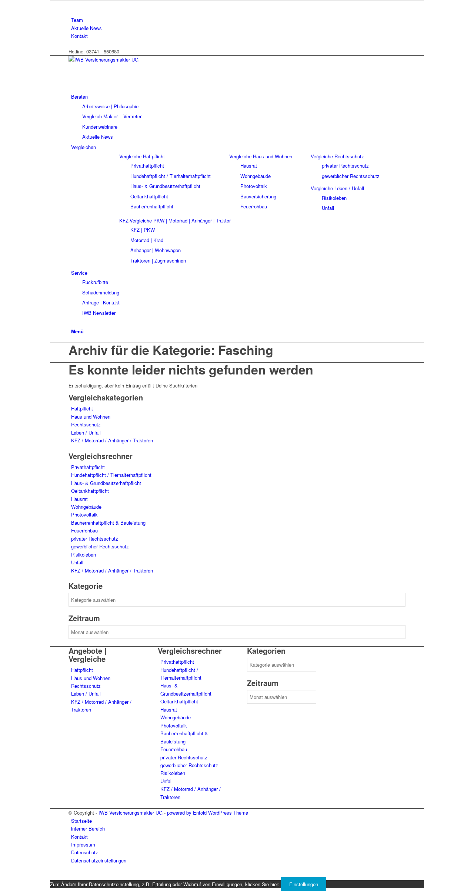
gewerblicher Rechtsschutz (100, 546)
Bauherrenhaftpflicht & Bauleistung (108, 522)
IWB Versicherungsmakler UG (131, 812)
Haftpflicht (82, 408)
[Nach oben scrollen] (52, 875)
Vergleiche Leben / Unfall (337, 188)
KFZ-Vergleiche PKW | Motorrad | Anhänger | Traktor (175, 220)
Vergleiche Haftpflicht (142, 156)
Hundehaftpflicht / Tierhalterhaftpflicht (111, 474)
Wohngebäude (86, 506)
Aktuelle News (86, 28)
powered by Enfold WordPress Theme (207, 812)
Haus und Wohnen (90, 416)
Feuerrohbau (84, 530)
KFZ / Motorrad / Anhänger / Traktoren (112, 440)
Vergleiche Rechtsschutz (337, 156)
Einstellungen (303, 884)
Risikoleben (83, 554)
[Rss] (73, 4)
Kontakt (79, 35)
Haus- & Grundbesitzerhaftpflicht (106, 482)
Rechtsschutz (86, 424)
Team (77, 19)
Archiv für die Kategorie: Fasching (171, 350)
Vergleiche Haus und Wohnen (260, 156)
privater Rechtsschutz (94, 538)
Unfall (77, 562)
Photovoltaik (84, 514)
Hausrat (79, 498)
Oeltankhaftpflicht (90, 490)
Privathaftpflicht (88, 467)
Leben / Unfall (86, 432)
